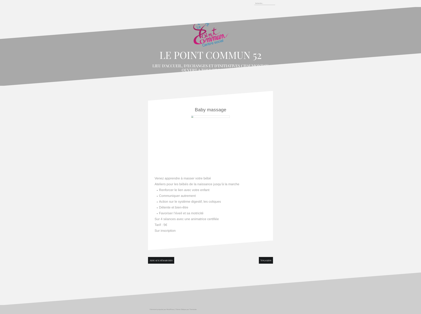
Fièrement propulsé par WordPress (162, 309)
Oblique (183, 309)
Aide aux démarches (161, 260)
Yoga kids (265, 260)
